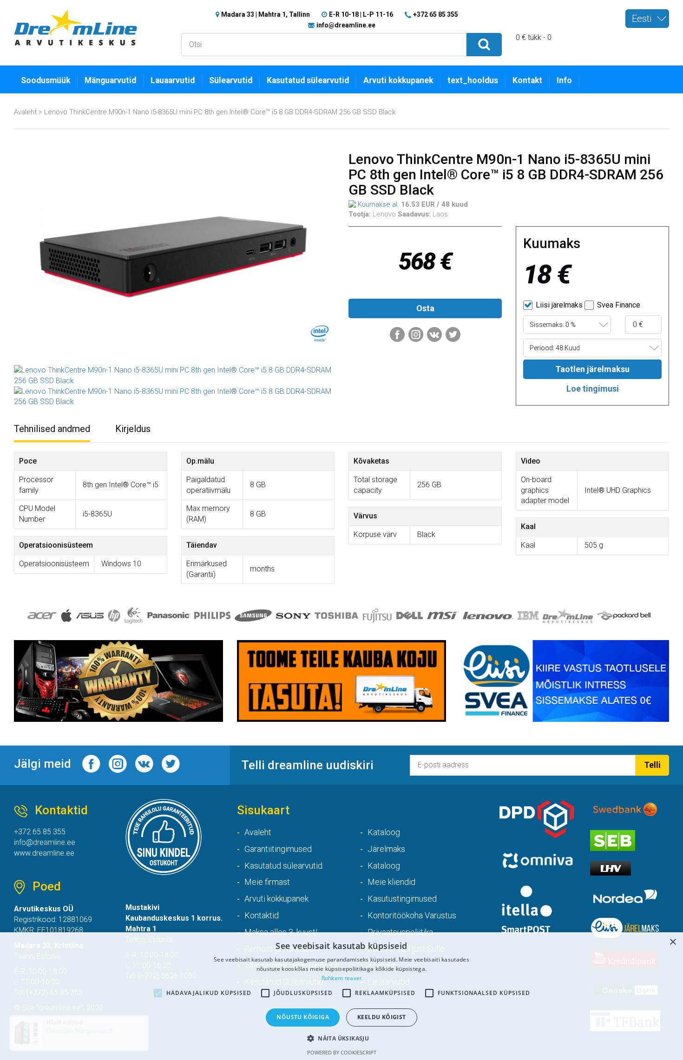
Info (564, 80)
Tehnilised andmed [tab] (52, 428)
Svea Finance (617, 305)
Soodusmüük (45, 80)
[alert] (341, 996)
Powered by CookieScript (341, 1052)
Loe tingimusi (592, 388)
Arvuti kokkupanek (398, 80)
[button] (341, 1038)
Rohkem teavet (342, 978)
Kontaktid (261, 915)
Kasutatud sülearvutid (308, 80)
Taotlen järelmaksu (592, 369)
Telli (652, 765)
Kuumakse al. (377, 204)
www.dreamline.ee (44, 853)
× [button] (672, 942)
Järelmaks (386, 849)
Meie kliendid (391, 882)
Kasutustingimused (402, 898)
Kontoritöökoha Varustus (412, 915)
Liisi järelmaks (558, 305)
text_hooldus (472, 80)
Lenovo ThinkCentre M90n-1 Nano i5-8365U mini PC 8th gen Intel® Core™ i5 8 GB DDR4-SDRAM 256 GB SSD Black (219, 112)
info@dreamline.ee (345, 25)
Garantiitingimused (278, 849)
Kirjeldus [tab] (133, 428)
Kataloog (384, 832)
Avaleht (25, 112)
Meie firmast (267, 882)
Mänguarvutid (110, 80)
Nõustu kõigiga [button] (302, 1017)
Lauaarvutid (173, 80)
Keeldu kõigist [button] (381, 1017)
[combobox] (647, 18)
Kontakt (527, 80)
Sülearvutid (230, 80)
